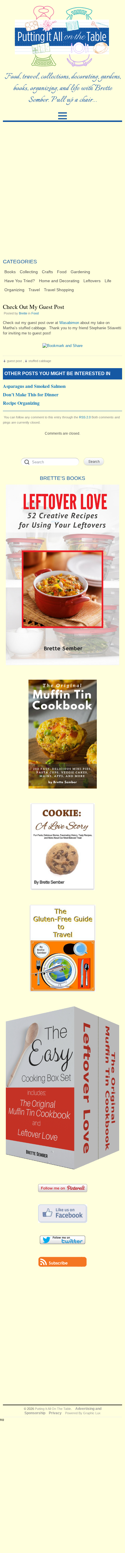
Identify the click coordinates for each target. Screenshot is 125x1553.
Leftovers (92, 280)
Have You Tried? (19, 280)
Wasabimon (69, 323)
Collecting (29, 271)
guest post (14, 361)
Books (10, 271)
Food (62, 271)
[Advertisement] (62, 190)
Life (108, 280)
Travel (34, 289)
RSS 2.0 (85, 417)
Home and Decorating (59, 280)
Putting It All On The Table (53, 1408)
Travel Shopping (59, 289)
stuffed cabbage (39, 361)
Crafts (47, 271)
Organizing (14, 289)
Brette (23, 313)
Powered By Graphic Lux (83, 1413)
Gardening (80, 271)
